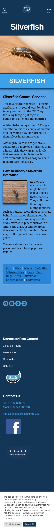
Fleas (30, 272)
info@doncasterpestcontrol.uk (21, 413)
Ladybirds (33, 280)
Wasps (28, 268)
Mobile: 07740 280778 (16, 407)
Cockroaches (14, 280)
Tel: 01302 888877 (14, 403)
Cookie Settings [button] (13, 524)
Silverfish (30, 276)
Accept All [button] (29, 524)
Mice (18, 268)
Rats (9, 268)
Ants (18, 276)
